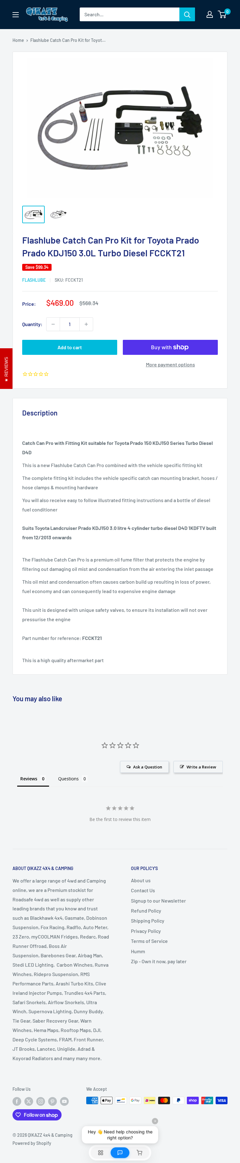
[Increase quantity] (86, 324)
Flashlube (34, 280)
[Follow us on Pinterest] (52, 1101)
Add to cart (70, 347)
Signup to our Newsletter (158, 901)
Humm (138, 951)
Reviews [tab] (28, 779)
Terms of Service (149, 941)
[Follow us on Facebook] (16, 1101)
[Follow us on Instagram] (40, 1101)
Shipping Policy (147, 921)
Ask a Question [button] (147, 767)
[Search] (187, 14)
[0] (222, 14)
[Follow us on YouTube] (64, 1101)
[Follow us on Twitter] (28, 1101)
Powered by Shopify (31, 1143)
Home (18, 40)
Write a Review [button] (201, 767)
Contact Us (143, 890)
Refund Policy (146, 911)
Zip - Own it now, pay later (159, 961)
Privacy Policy (146, 931)
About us (141, 880)
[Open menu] (15, 14)
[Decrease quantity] (53, 324)
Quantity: (32, 324)
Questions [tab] (68, 779)
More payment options (170, 364)
